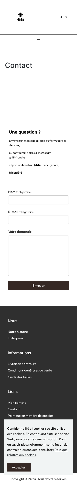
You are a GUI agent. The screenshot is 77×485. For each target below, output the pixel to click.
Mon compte (17, 402)
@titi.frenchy (17, 157)
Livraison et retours (22, 364)
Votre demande (20, 232)
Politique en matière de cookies (30, 416)
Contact (14, 409)
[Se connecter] (61, 17)
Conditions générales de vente (30, 370)
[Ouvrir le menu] (38, 38)
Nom (19, 192)
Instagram (15, 338)
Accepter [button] (19, 467)
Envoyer (38, 285)
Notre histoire (18, 332)
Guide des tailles (20, 377)
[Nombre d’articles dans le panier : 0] (66, 17)
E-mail (21, 212)
